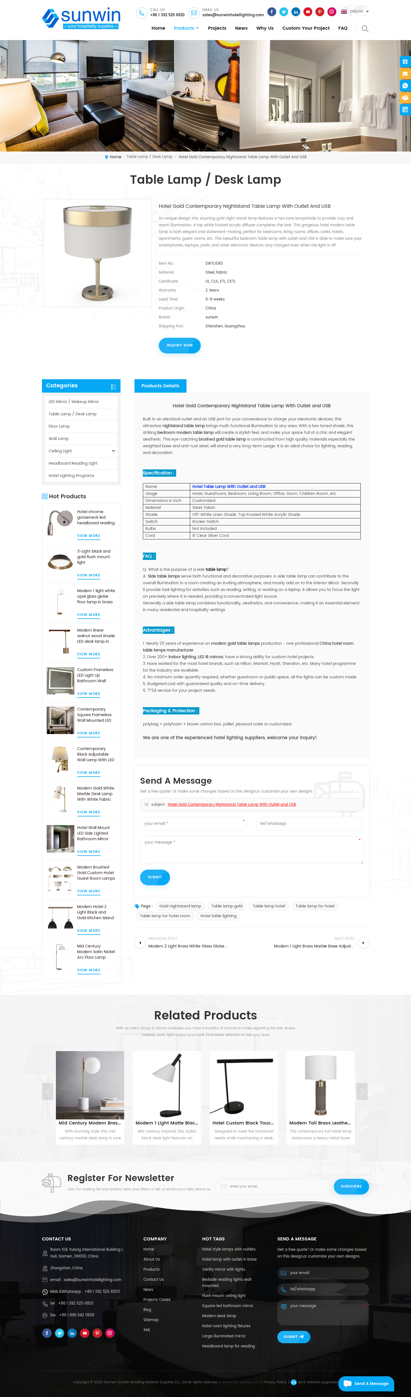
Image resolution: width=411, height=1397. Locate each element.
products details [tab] (160, 386)
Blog (147, 1310)
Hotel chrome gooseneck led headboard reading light (96, 517)
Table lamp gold (226, 906)
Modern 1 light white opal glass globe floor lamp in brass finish (96, 596)
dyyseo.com (249, 1382)
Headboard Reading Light (73, 463)
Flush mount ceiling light (224, 1296)
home (158, 28)
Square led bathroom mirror (227, 1306)
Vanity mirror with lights (223, 1270)
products (184, 28)
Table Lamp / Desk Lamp (72, 414)
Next (362, 1091)
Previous (47, 1091)
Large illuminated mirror (224, 1336)
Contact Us (153, 1280)
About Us (151, 1260)
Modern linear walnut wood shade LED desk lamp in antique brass (96, 636)
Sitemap (151, 1320)
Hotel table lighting (218, 916)
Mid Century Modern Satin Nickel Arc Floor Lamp (96, 952)
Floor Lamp (59, 426)
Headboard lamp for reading (228, 1346)
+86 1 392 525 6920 (167, 15)
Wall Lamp (58, 439)
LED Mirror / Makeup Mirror (74, 402)
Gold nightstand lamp (180, 906)
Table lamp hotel (269, 906)
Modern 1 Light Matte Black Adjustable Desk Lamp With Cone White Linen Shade (167, 1123)
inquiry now (180, 345)
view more (89, 536)
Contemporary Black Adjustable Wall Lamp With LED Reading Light (95, 754)
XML (146, 1330)
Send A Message (372, 1383)
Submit (291, 1337)
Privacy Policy (275, 1382)
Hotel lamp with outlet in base (229, 1260)
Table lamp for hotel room (165, 916)
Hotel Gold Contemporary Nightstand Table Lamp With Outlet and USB (232, 805)
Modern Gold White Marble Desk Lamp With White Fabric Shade (95, 794)
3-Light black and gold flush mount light (93, 557)
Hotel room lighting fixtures (226, 1326)
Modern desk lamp (219, 1316)
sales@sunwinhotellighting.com (233, 15)
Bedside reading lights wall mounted (226, 1283)
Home (148, 1249)
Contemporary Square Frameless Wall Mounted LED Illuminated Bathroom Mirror (94, 715)
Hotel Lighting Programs (71, 475)
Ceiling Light (60, 451)
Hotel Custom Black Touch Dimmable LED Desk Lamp (243, 1123)
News (241, 28)
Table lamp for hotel (315, 906)
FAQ (343, 28)
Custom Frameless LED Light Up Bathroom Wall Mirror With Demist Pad (95, 675)
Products (151, 1270)
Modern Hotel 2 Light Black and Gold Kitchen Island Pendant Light (95, 912)
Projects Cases (157, 1300)
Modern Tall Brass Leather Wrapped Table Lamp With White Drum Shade (320, 1123)
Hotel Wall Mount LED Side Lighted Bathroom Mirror (93, 833)
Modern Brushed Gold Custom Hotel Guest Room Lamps (96, 873)
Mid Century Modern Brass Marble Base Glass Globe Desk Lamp (90, 1123)
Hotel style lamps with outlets (229, 1249)
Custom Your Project (306, 28)
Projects (217, 28)
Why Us (265, 28)
